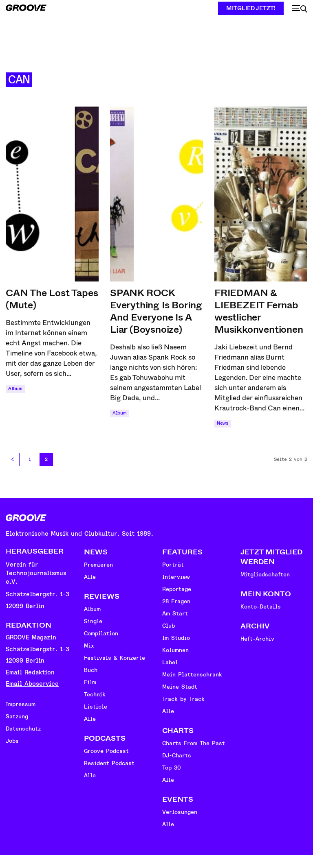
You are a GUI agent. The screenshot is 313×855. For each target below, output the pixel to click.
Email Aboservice (32, 684)
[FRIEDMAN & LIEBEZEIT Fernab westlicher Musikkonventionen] (260, 194)
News (223, 423)
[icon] (299, 9)
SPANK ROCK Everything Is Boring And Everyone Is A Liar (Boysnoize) (156, 311)
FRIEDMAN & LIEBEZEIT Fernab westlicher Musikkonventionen (258, 311)
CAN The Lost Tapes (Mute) (52, 299)
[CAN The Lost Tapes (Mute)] (52, 194)
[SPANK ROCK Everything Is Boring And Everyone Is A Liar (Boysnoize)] (156, 194)
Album (15, 389)
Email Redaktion (30, 672)
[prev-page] (13, 459)
